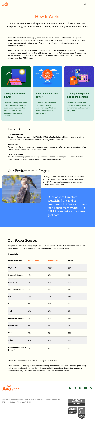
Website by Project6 (24, 402)
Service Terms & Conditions (34, 400)
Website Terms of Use (53, 400)
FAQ (3, 402)
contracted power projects (58, 248)
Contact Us (11, 402)
